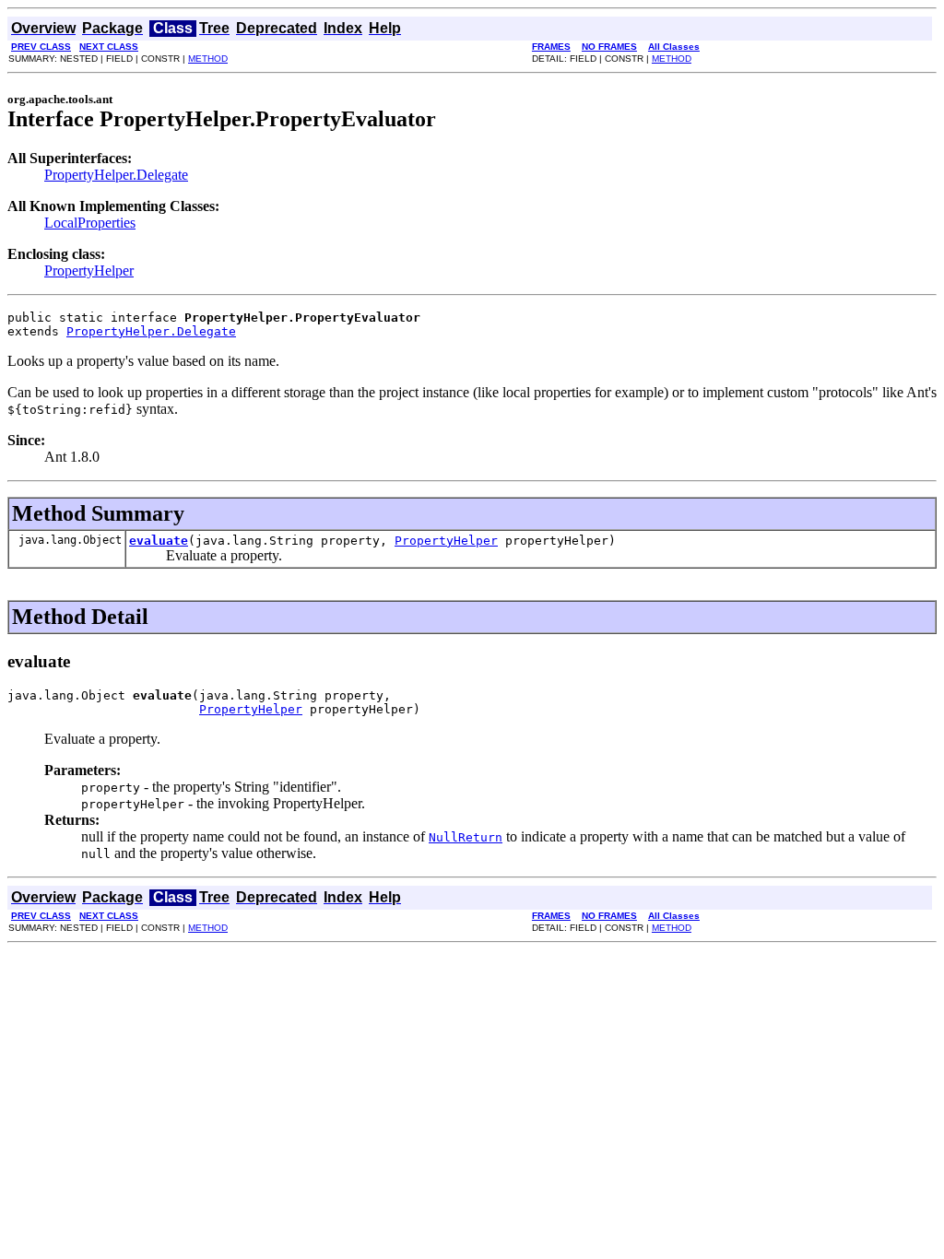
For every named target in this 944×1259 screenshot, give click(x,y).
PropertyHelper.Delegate (116, 174)
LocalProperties (90, 222)
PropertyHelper (89, 270)
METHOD (208, 58)
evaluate (158, 540)
